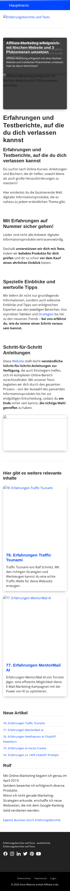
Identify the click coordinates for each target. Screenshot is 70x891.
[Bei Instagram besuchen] (12, 853)
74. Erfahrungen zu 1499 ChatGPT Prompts (31, 755)
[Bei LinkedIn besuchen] (18, 853)
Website (18, 361)
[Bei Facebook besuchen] (5, 853)
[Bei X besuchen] (25, 853)
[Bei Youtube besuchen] (38, 853)
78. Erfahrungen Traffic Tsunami (24, 723)
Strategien (46, 314)
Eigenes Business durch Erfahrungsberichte (31, 820)
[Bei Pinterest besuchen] (32, 853)
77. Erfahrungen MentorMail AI (23, 730)
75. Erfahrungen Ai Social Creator (24, 748)
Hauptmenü (19, 5)
